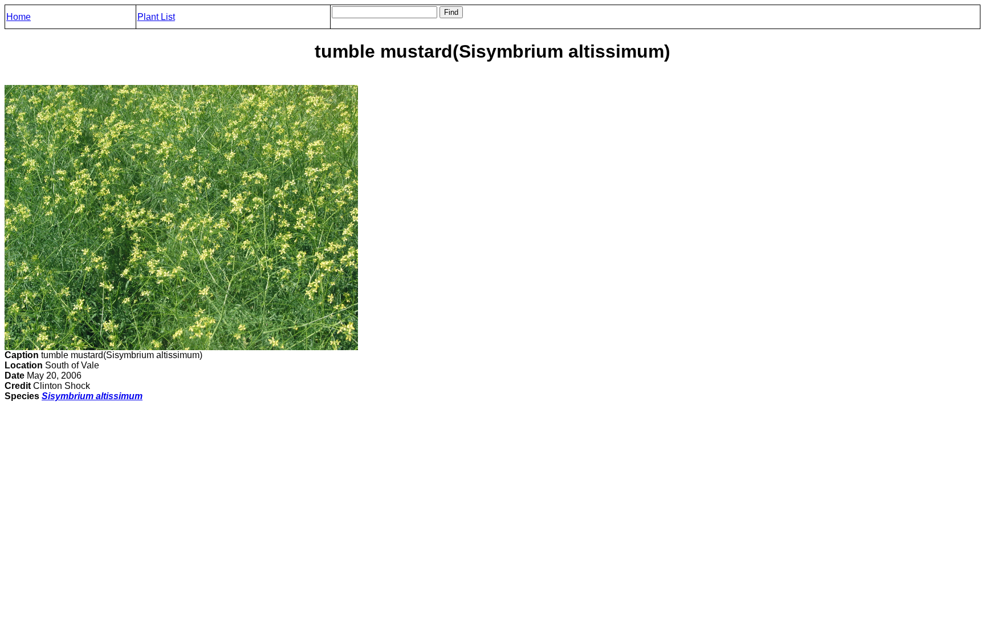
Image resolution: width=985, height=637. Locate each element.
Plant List (156, 17)
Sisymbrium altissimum (92, 396)
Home (18, 17)
